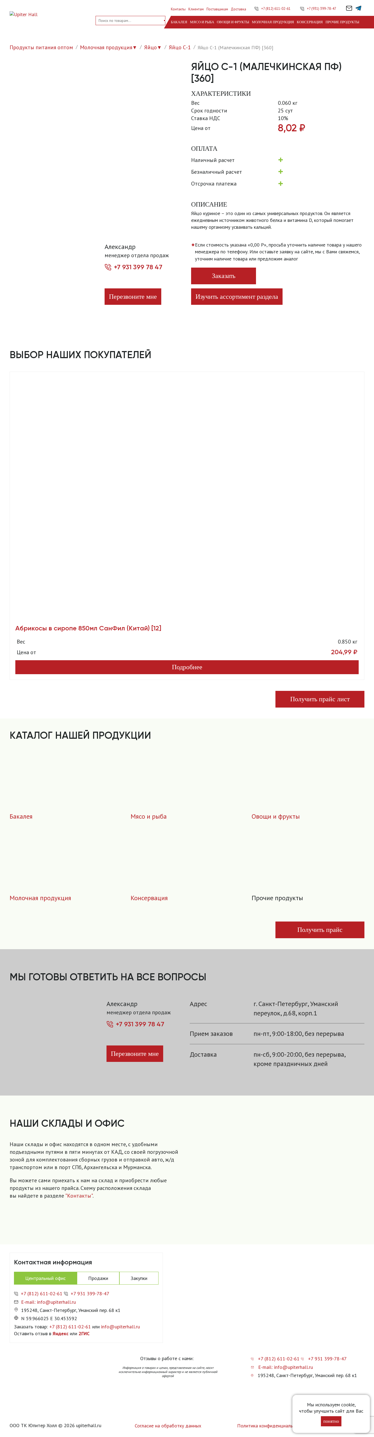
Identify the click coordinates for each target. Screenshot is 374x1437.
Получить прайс (320, 929)
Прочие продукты (342, 22)
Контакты (178, 9)
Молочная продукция (273, 22)
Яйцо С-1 (180, 47)
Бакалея (179, 22)
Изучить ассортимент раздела (236, 296)
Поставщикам (217, 9)
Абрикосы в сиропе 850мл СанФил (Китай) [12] (88, 628)
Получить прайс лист (320, 699)
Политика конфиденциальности (271, 1425)
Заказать (223, 275)
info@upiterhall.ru (120, 1326)
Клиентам (196, 9)
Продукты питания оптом (41, 47)
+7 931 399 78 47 (138, 267)
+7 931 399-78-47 (90, 1293)
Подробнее (187, 667)
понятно (331, 1421)
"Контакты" (79, 1195)
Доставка (238, 9)
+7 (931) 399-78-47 (321, 8)
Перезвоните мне (133, 296)
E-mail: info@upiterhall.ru (48, 1302)
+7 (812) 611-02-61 (275, 8)
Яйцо (150, 47)
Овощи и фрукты (233, 22)
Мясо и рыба (202, 22)
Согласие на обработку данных (168, 1425)
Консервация (310, 22)
